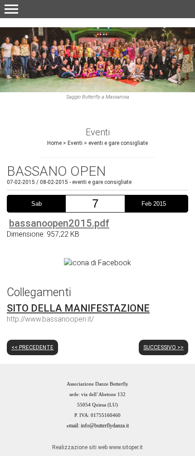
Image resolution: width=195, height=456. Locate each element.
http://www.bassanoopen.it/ (50, 319)
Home (54, 143)
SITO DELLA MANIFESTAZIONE (78, 308)
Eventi (75, 143)
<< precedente (32, 347)
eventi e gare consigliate (118, 143)
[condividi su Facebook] (97, 262)
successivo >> (163, 347)
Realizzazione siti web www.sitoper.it (97, 447)
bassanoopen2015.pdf (59, 223)
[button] (11, 9)
